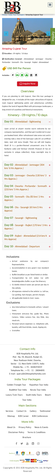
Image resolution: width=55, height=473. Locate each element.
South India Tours (34, 395)
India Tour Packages (16, 15)
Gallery (33, 411)
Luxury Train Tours (14, 395)
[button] (6, 31)
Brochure (27, 437)
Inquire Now (28, 83)
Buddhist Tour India (18, 390)
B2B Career (23, 416)
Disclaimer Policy (16, 432)
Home (4, 15)
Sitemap (11, 416)
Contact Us (21, 411)
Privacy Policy (25, 427)
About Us (11, 427)
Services (9, 411)
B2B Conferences (40, 416)
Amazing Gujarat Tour (34, 15)
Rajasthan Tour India (38, 385)
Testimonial (45, 411)
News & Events (41, 427)
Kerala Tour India (38, 390)
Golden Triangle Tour (17, 385)
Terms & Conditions (36, 432)
